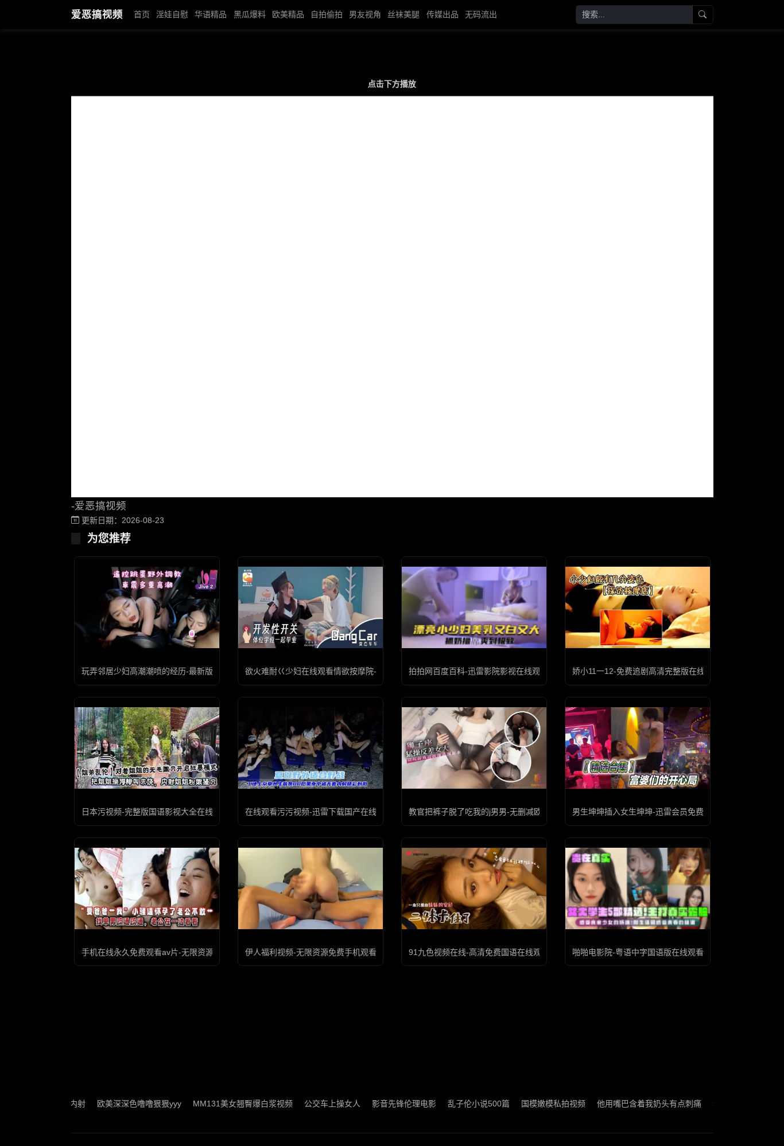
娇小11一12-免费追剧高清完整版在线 (638, 671)
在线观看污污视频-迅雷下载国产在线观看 (319, 811)
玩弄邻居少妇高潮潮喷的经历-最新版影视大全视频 (171, 671)
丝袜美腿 (403, 14)
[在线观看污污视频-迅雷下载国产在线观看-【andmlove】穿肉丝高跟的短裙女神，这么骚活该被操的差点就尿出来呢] (310, 748)
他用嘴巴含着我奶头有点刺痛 (619, 1103)
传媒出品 (442, 14)
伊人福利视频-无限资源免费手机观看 (311, 952)
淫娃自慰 (172, 14)
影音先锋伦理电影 (374, 1103)
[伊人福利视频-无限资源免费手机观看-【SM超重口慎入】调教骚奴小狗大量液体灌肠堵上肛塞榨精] (310, 888)
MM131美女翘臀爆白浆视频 (213, 1103)
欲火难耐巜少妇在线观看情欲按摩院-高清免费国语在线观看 (351, 671)
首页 (142, 14)
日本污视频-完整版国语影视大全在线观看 (155, 811)
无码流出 (481, 14)
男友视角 (365, 14)
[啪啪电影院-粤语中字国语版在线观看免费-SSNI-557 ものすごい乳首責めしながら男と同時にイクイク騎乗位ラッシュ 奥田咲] (637, 888)
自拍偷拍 (327, 14)
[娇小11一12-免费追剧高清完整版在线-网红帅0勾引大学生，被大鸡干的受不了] (637, 607)
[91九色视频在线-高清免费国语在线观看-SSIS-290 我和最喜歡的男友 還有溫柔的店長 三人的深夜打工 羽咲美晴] (474, 888)
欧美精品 (288, 14)
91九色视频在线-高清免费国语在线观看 (479, 952)
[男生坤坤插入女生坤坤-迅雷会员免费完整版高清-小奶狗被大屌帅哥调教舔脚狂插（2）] (637, 748)
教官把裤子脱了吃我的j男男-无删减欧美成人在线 (495, 811)
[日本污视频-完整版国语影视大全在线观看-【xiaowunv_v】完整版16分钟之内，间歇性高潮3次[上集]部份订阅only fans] (147, 748)
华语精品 (211, 14)
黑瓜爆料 (250, 14)
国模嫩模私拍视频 (523, 1103)
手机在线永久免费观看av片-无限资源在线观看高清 (171, 952)
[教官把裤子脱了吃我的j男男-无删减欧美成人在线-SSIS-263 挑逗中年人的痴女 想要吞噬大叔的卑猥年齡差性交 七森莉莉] (474, 748)
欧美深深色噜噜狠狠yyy (109, 1103)
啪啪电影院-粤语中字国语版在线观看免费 (646, 952)
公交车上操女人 (302, 1103)
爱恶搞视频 (97, 14)
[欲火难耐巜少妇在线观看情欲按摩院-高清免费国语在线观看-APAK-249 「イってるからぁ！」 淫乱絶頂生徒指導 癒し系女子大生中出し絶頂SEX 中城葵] (310, 607)
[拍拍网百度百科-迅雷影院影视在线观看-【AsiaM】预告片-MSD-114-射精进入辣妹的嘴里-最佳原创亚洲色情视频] (474, 607)
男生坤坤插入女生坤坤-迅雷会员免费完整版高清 (658, 811)
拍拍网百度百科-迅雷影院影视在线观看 (478, 671)
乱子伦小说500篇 (449, 1103)
